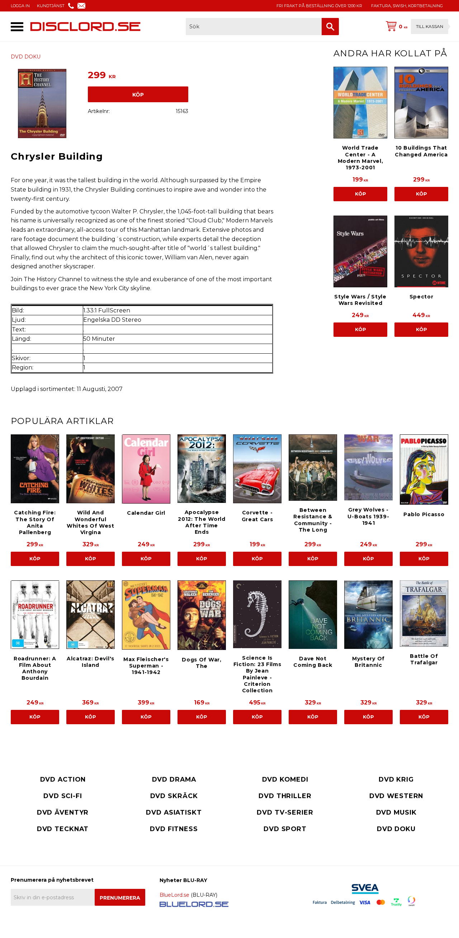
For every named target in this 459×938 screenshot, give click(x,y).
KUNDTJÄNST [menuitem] (51, 5)
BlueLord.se (174, 895)
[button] (17, 26)
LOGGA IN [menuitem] (20, 5)
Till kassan (429, 26)
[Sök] (330, 26)
